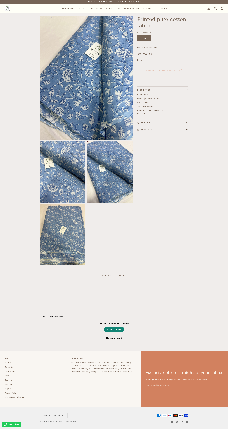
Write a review (114, 329)
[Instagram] (182, 422)
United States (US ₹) (52, 415)
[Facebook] (172, 422)
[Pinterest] (177, 422)
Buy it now (163, 79)
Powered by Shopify (66, 422)
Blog (7, 375)
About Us (9, 367)
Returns (8, 384)
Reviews (8, 380)
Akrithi (45, 422)
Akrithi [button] (8, 358)
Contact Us (10, 371)
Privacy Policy (11, 393)
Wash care (146, 129)
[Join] (221, 385)
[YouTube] (187, 422)
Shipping (145, 122)
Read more (142, 113)
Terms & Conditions (14, 397)
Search (8, 362)
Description (144, 90)
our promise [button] (77, 358)
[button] (68, 8)
